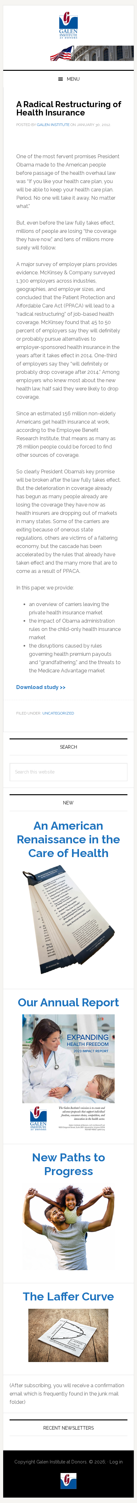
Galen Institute (68, 26)
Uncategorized (58, 713)
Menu (73, 79)
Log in (116, 1461)
